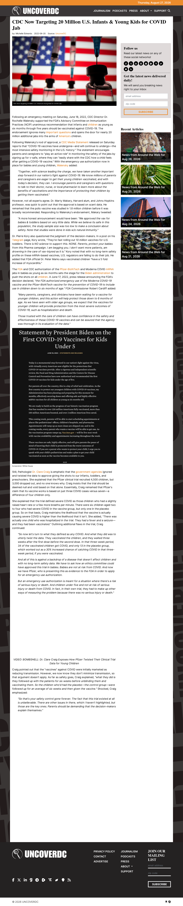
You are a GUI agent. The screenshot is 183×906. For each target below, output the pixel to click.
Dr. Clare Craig (41, 471)
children (93, 124)
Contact (100, 856)
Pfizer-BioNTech (70, 269)
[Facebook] (126, 63)
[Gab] (141, 63)
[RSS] (131, 69)
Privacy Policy (104, 851)
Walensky (62, 165)
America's (65, 136)
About (145, 10)
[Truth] (156, 63)
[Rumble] (151, 63)
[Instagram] (136, 63)
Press (133, 10)
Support (160, 10)
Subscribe (146, 112)
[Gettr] (161, 63)
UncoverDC (36, 11)
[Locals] (126, 69)
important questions (58, 132)
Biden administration (97, 273)
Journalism (101, 10)
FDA (20, 269)
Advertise (101, 861)
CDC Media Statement (74, 142)
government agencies (89, 471)
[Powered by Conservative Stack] (169, 901)
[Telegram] (146, 63)
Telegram (17, 239)
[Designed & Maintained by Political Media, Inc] (166, 901)
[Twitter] (131, 63)
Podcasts (120, 10)
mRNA (110, 269)
